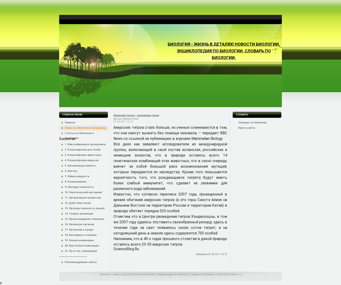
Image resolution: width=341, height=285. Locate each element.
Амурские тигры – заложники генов (136, 115)
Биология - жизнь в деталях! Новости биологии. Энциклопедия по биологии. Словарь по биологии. (224, 51)
